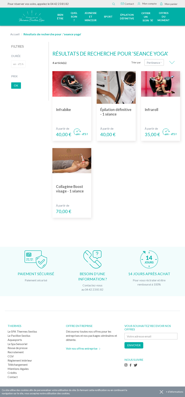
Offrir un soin (145, 17)
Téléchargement (18, 364)
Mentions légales (18, 368)
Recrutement (16, 352)
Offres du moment (164, 16)
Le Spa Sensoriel (17, 344)
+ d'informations (174, 391)
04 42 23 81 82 (59, 3)
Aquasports (15, 339)
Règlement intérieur (20, 360)
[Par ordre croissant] (172, 62)
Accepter (161, 392)
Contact (129, 3)
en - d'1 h (18, 64)
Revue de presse (17, 348)
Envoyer (134, 345)
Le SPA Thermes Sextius (22, 331)
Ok (16, 85)
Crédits (12, 372)
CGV (11, 356)
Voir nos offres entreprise (81, 348)
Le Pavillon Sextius (19, 335)
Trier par (136, 62)
